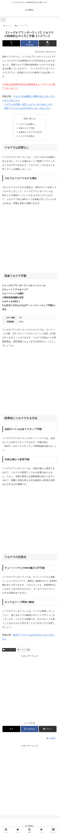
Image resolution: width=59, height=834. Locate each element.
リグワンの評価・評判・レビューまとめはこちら (28, 104)
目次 (26, 118)
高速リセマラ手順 (26, 128)
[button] (48, 43)
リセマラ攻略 (25, 650)
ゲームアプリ (10, 650)
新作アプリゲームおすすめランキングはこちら (27, 108)
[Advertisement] (29, 238)
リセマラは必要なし (27, 124)
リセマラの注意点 (26, 136)
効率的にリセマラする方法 (30, 132)
